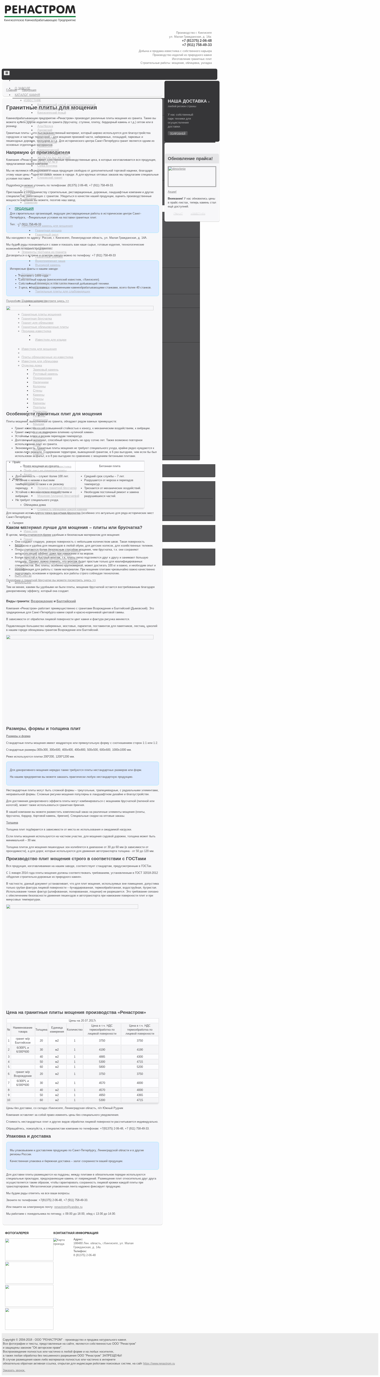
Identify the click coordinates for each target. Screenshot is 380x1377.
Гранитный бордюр (49, 256)
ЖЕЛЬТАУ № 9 (47, 161)
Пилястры (40, 411)
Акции (28, 474)
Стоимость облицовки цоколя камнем (62, 509)
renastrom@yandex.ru (68, 1207)
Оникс (28, 194)
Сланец (29, 190)
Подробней (177, 133)
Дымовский (44, 146)
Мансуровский (47, 138)
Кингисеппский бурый (51, 112)
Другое (26, 278)
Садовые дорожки (49, 492)
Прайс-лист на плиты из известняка (47, 466)
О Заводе (22, 88)
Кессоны (39, 436)
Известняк (32, 100)
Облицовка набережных (52, 283)
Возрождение (46, 134)
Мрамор (29, 186)
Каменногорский (48, 150)
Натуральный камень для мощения (47, 225)
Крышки (38, 424)
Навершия (40, 419)
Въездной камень (47, 265)
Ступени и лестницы (36, 274)
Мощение (31, 483)
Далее (158, 357)
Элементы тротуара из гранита (44, 252)
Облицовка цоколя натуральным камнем (51, 558)
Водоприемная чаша (50, 260)
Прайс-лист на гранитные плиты (45, 470)
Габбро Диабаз (47, 142)
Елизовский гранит (49, 177)
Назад (6, 357)
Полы (37, 445)
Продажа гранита (34, 300)
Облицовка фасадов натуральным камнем (52, 562)
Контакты (23, 575)
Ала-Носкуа (45, 126)
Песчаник (30, 198)
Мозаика (39, 449)
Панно (37, 440)
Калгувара (44, 173)
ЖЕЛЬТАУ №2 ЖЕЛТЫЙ (53, 157)
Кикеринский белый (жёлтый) (56, 108)
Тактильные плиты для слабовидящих (62, 291)
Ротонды (39, 415)
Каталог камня (27, 94)
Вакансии (23, 582)
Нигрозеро (44, 169)
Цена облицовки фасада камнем (59, 513)
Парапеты (42, 287)
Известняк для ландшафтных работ (48, 554)
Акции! (172, 191)
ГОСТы (20, 569)
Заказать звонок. (14, 1370)
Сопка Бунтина (47, 165)
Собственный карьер (37, 535)
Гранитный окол (46, 234)
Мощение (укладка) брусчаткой (58, 495)
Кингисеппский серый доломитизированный (66, 104)
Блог (19, 545)
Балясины (40, 432)
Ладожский (44, 130)
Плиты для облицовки (37, 248)
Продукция (24, 208)
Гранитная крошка (48, 230)
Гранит (29, 121)
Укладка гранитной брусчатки (57, 488)
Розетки (38, 453)
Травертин (30, 202)
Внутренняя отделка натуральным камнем (52, 551)
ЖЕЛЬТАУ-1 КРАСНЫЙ (52, 153)
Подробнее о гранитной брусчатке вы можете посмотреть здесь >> (51, 580)
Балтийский (66, 601)
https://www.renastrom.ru (159, 1363)
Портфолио (31, 527)
